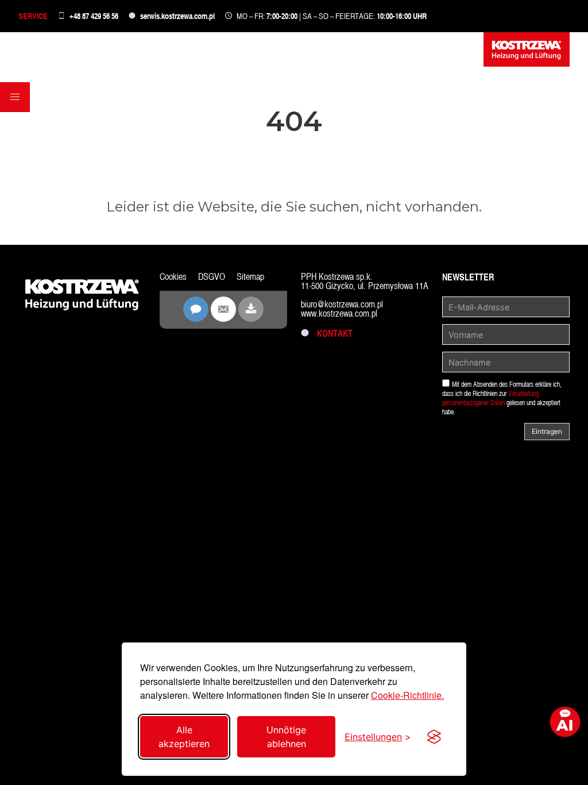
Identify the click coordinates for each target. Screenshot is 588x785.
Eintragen (547, 431)
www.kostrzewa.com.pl (339, 313)
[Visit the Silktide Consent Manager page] (434, 737)
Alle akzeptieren (184, 736)
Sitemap (250, 276)
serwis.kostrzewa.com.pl (177, 16)
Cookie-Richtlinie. (407, 695)
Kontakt (331, 333)
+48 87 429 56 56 (93, 16)
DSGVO (211, 276)
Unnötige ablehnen (286, 736)
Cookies (173, 276)
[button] (15, 97)
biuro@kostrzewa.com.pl (342, 304)
